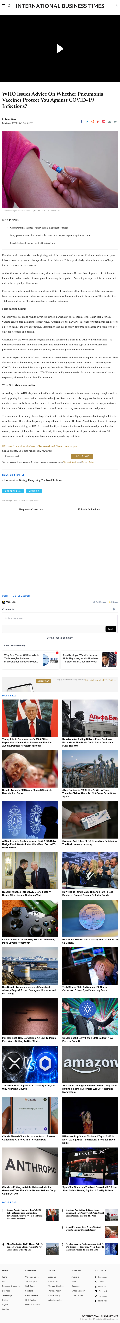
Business (6, 1291)
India (74, 1281)
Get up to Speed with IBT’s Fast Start (100, 680)
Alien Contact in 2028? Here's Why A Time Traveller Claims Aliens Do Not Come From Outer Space (89, 793)
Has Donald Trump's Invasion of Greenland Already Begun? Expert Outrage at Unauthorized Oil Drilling (29, 990)
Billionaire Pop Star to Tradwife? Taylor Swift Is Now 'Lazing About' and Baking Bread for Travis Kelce (88, 1139)
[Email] (109, 121)
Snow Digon (11, 119)
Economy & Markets (11, 1286)
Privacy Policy (88, 462)
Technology (7, 1295)
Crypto (5, 1305)
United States (77, 1295)
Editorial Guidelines (89, 509)
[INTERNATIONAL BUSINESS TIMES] (60, 6)
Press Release (31, 1295)
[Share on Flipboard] (98, 121)
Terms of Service (70, 462)
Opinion (5, 1309)
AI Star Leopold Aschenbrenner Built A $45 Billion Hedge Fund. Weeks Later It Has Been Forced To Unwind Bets (29, 844)
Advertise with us (55, 1300)
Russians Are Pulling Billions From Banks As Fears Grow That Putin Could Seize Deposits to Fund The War (88, 742)
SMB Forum (30, 1286)
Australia (75, 1277)
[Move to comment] (115, 121)
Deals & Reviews (32, 1305)
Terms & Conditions (56, 1286)
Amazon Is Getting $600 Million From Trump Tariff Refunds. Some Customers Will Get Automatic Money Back (89, 1088)
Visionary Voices (32, 1277)
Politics (5, 1300)
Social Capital (31, 1281)
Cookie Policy (54, 1295)
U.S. (4, 1281)
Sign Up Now (43, 681)
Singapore (76, 1286)
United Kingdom (78, 1291)
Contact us (53, 1281)
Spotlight (29, 1291)
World (4, 1277)
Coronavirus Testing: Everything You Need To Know (33, 480)
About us (52, 1277)
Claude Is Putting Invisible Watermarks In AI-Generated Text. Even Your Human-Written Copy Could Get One (29, 1190)
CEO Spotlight (31, 1300)
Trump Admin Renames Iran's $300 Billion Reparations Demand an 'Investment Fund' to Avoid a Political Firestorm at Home (27, 742)
